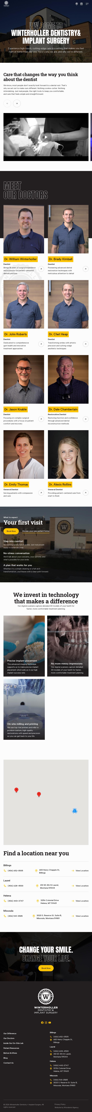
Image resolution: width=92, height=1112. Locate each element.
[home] (6, 4)
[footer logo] (46, 1001)
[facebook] (42, 1022)
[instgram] (46, 1022)
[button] (76, 3)
